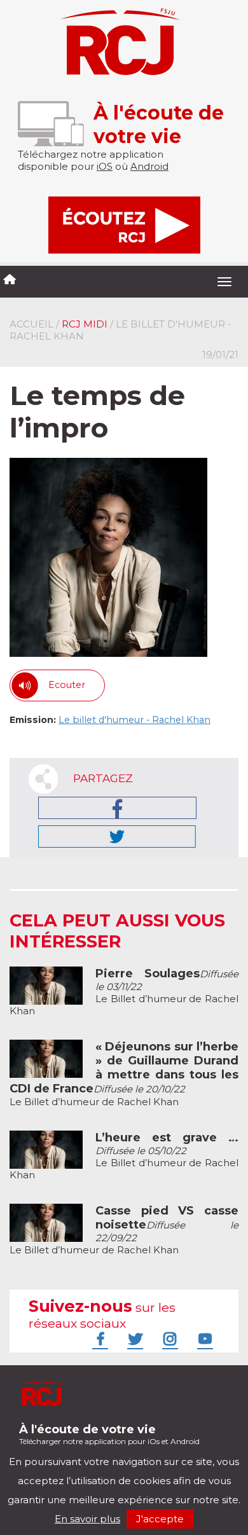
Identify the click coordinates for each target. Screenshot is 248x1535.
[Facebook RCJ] (98, 1338)
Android (149, 166)
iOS (105, 166)
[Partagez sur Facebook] (117, 808)
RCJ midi (84, 324)
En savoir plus (87, 1519)
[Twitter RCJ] (133, 1338)
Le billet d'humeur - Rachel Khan (134, 720)
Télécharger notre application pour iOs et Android (109, 1434)
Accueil (31, 324)
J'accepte (160, 1519)
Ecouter (66, 685)
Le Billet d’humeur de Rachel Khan (124, 992)
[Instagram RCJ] (168, 1338)
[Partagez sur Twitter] (117, 836)
